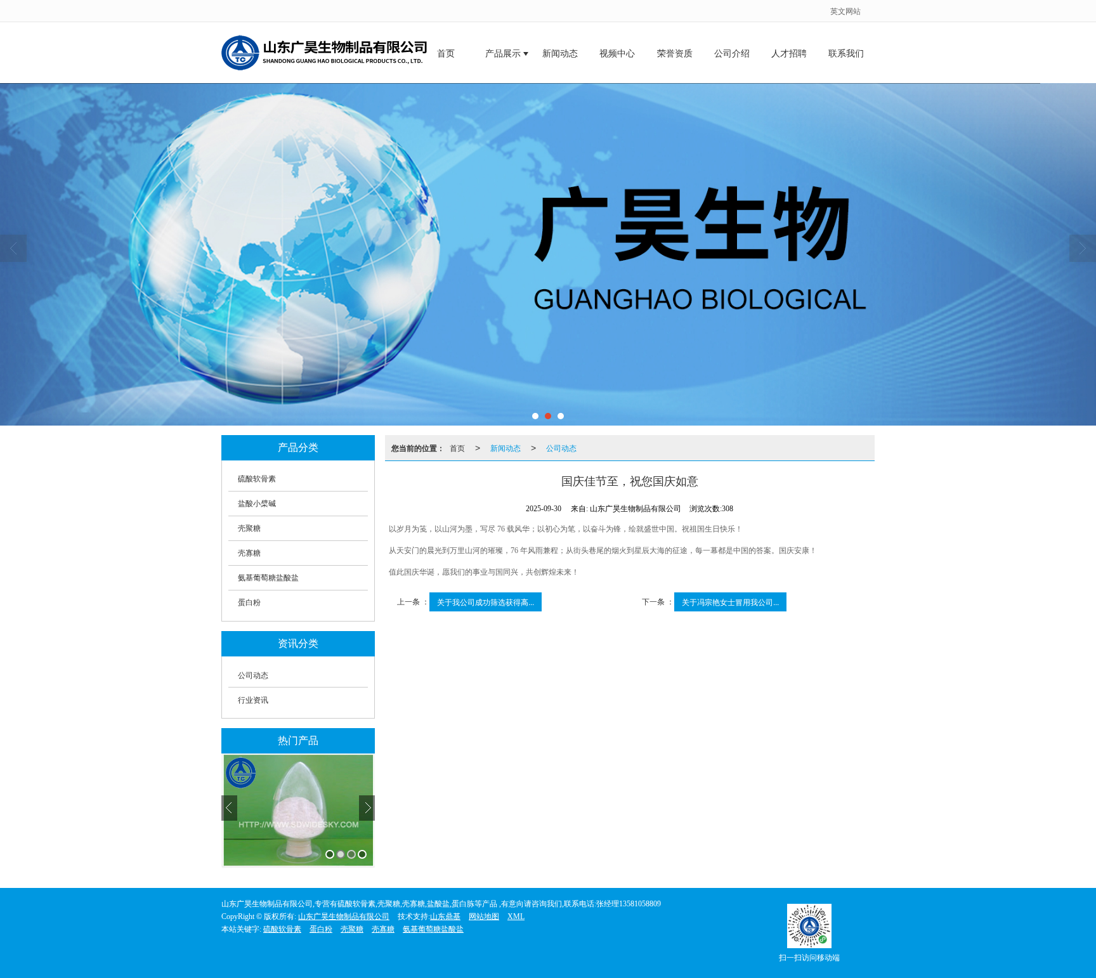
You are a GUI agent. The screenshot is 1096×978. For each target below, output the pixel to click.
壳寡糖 (249, 553)
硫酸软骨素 (257, 478)
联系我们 (846, 53)
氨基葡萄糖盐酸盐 (268, 577)
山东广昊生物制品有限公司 (343, 916)
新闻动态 (560, 53)
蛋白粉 (249, 602)
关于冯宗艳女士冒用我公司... (730, 601)
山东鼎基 (445, 916)
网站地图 (484, 916)
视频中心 (617, 53)
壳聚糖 (249, 528)
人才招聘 (789, 53)
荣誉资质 (675, 53)
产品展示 (503, 53)
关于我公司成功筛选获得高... (485, 601)
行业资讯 (253, 699)
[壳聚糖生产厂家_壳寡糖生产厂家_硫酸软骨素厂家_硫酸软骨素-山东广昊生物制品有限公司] (548, 254)
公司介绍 (732, 53)
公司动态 (253, 674)
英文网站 (845, 10)
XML (516, 916)
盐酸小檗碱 (257, 503)
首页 (446, 53)
